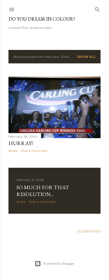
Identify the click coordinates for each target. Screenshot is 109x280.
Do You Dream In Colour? (41, 19)
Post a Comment (34, 151)
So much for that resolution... (42, 191)
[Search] (97, 8)
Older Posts (89, 231)
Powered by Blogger (58, 263)
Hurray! (20, 143)
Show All (86, 57)
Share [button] (12, 151)
